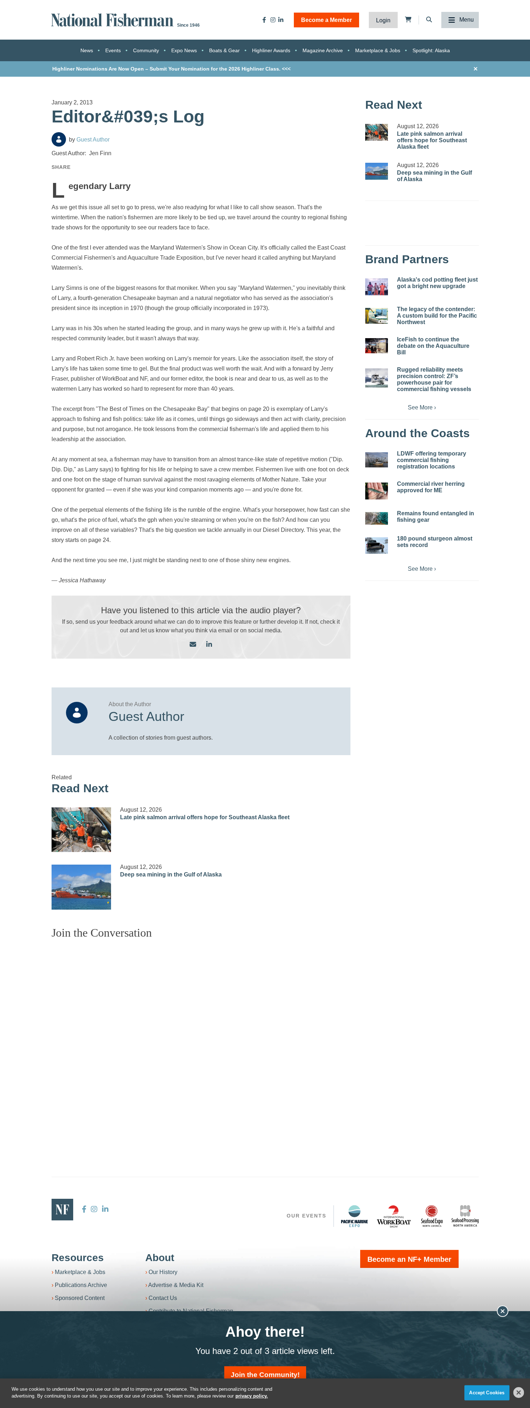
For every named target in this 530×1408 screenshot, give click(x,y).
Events (113, 50)
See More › (422, 407)
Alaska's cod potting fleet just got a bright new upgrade (437, 283)
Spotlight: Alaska (431, 50)
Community (146, 50)
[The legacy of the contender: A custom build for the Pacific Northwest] (376, 316)
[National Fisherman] (114, 19)
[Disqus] (201, 1035)
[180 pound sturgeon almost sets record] (376, 545)
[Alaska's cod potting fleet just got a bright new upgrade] (376, 286)
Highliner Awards (271, 50)
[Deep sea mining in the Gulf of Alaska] (81, 887)
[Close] (518, 1392)
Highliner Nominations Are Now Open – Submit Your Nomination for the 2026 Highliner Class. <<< (171, 69)
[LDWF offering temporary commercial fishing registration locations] (376, 459)
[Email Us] (192, 645)
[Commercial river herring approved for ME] (376, 491)
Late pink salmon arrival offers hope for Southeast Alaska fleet (205, 817)
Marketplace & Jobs (377, 50)
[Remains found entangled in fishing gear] (376, 518)
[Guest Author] (59, 139)
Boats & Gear (224, 50)
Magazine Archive (322, 50)
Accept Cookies (486, 1392)
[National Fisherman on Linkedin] (280, 19)
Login (383, 20)
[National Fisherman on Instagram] (272, 19)
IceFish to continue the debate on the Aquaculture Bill (433, 345)
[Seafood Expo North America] (432, 1216)
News (86, 50)
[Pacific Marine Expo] (354, 1216)
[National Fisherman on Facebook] (264, 19)
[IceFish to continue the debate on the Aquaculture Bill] (376, 345)
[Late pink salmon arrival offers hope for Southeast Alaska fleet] (81, 829)
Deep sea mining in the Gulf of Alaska (171, 874)
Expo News (184, 50)
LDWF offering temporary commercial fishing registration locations (431, 460)
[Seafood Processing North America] (465, 1216)
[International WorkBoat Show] (394, 1216)
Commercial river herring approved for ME (431, 487)
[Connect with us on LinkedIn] (209, 645)
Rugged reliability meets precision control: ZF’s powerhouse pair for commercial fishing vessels (434, 379)
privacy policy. (251, 1396)
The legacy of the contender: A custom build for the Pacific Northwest (437, 315)
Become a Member (326, 20)
